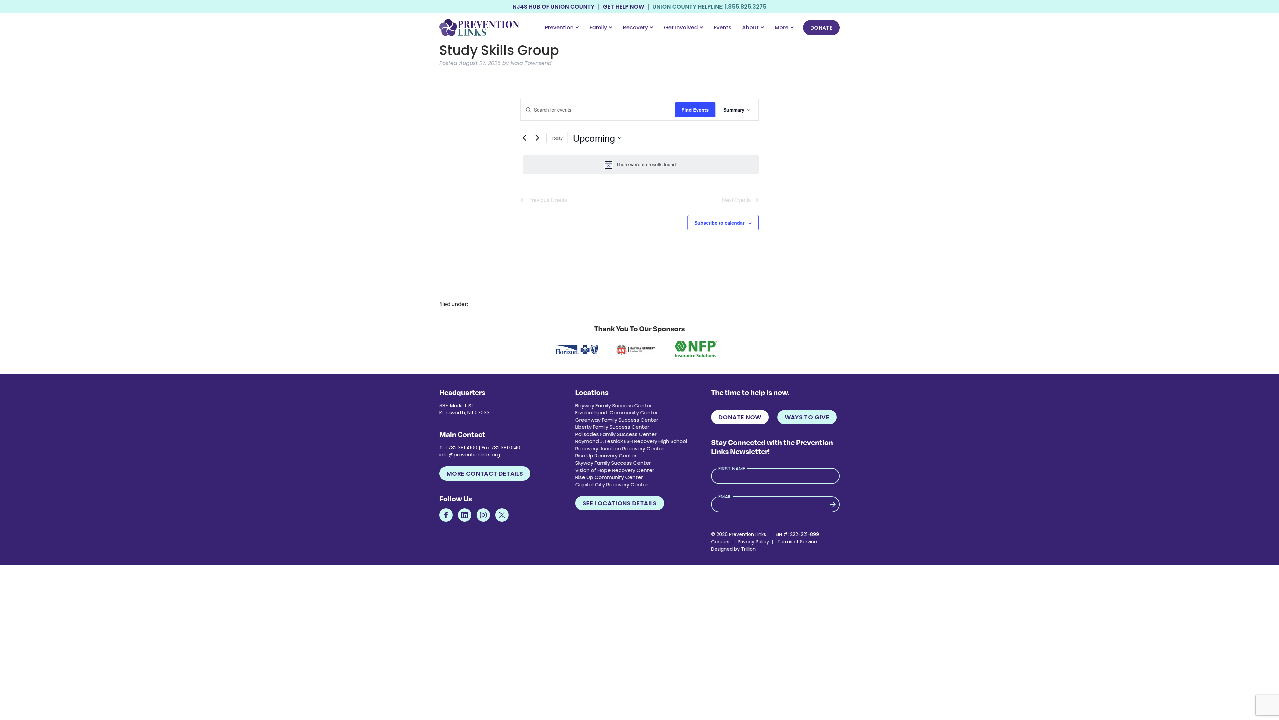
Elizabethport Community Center (616, 412)
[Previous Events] (524, 138)
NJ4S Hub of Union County (554, 7)
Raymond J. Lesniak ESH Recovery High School (631, 441)
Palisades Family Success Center (615, 434)
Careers (720, 541)
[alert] (641, 164)
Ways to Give (807, 417)
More (781, 27)
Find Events (695, 109)
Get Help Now (623, 7)
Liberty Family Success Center (612, 426)
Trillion (748, 549)
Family (598, 27)
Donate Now (739, 417)
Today (557, 138)
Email (724, 496)
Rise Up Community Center (609, 477)
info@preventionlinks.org (469, 454)
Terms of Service (797, 541)
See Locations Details (620, 503)
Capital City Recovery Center (611, 484)
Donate (821, 28)
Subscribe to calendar (719, 222)
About (750, 27)
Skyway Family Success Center (613, 462)
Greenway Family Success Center (616, 419)
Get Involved (681, 27)
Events (722, 27)
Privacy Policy (753, 541)
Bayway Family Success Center (613, 405)
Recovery (635, 27)
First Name (731, 468)
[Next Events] (537, 138)
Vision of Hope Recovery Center (614, 470)
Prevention (559, 27)
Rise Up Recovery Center (606, 455)
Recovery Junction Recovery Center (619, 448)
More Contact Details (485, 473)
